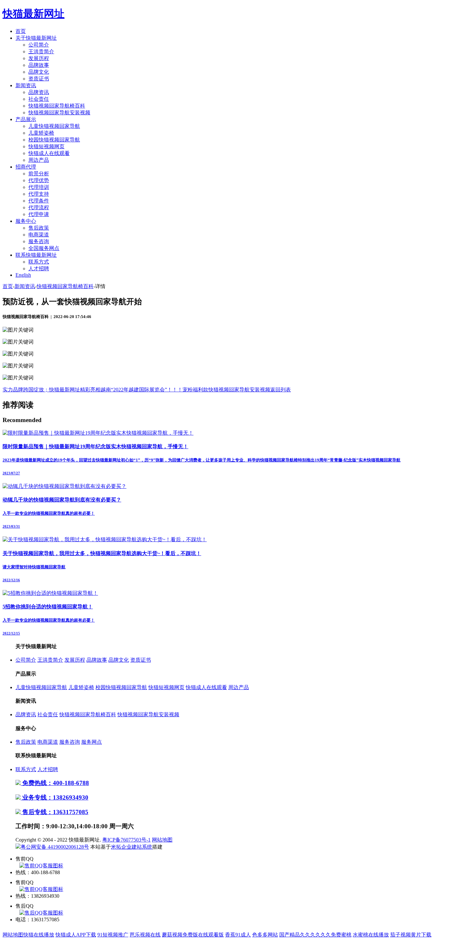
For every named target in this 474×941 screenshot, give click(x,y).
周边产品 (38, 160)
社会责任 (38, 99)
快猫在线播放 (38, 934)
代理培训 (38, 187)
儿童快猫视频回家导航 (54, 126)
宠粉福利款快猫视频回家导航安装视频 (226, 389)
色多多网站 (265, 934)
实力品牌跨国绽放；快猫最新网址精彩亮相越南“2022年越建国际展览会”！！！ (93, 389)
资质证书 (38, 78)
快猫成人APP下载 (75, 934)
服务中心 (25, 221)
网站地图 (162, 840)
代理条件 (38, 200)
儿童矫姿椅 (41, 133)
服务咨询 (38, 241)
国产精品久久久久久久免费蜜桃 (315, 934)
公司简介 (38, 44)
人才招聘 (38, 268)
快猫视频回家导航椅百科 (56, 106)
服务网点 (91, 742)
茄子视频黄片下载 (410, 934)
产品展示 (25, 119)
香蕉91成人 (238, 934)
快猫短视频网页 (46, 146)
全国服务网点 (43, 248)
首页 (20, 31)
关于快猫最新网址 (36, 38)
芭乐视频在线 (145, 934)
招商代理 (25, 167)
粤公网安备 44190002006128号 (55, 847)
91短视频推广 (112, 934)
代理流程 (38, 207)
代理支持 (38, 194)
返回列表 (280, 389)
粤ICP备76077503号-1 (126, 840)
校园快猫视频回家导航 (54, 139)
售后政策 (38, 228)
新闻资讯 (25, 85)
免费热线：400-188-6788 (55, 783)
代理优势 (38, 180)
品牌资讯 (38, 92)
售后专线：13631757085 (54, 812)
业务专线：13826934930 (54, 797)
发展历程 (38, 58)
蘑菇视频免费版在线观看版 (193, 934)
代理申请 (38, 214)
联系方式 (38, 261)
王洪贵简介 (41, 51)
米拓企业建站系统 (131, 847)
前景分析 (38, 173)
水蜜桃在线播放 (371, 934)
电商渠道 (38, 234)
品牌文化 (38, 72)
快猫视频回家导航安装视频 (59, 112)
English (23, 275)
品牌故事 (38, 65)
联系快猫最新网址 (36, 255)
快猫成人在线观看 (49, 153)
